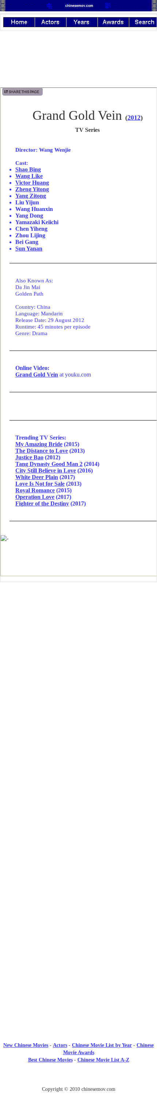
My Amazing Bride (38, 444)
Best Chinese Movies (50, 1060)
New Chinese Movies (25, 1045)
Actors (60, 1045)
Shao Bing (28, 169)
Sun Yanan (28, 248)
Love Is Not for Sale (40, 484)
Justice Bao (29, 457)
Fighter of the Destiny (42, 503)
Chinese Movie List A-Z (103, 1060)
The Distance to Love (41, 451)
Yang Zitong (30, 196)
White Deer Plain (36, 477)
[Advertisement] (78, 648)
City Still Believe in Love (45, 470)
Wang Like (29, 176)
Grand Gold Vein (36, 374)
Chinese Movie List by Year (102, 1045)
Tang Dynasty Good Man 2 (49, 464)
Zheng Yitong (32, 189)
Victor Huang (32, 182)
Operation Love (34, 497)
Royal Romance (35, 490)
